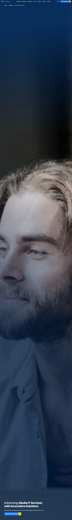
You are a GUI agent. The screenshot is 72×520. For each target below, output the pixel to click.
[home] (5, 1)
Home (5, 5)
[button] (18, 1)
